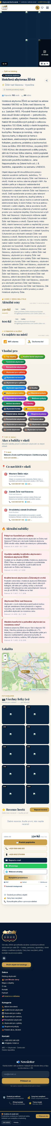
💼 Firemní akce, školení (14, 414)
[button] (5, 656)
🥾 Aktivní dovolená (12, 404)
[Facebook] (4, 958)
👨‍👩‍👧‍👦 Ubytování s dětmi (34, 409)
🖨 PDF (6, 882)
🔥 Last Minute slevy (10, 980)
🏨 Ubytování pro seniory (14, 424)
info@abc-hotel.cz (11, 1043)
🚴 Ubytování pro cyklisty (14, 372)
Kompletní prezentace (16, 877)
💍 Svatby (29, 404)
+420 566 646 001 (15, 848)
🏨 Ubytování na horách (35, 430)
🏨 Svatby (33, 388)
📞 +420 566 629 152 (16, 502)
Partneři (5, 993)
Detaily (16, 1122)
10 (46, 63)
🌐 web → (28, 484)
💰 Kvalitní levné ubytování (32, 357)
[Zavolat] (37, 8)
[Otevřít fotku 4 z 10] (32, 53)
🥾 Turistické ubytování (14, 362)
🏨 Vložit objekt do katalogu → (16, 965)
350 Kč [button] (24, 672)
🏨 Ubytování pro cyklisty (14, 383)
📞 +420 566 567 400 (16, 484)
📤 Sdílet (23, 882)
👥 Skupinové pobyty (37, 414)
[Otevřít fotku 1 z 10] (12, 39)
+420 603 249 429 (11, 1040)
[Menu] (47, 7)
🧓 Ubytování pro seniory (14, 398)
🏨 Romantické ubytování (14, 419)
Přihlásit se (25, 1081)
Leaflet (33, 689)
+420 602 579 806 (15, 854)
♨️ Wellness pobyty (37, 398)
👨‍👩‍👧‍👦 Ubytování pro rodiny (14, 393)
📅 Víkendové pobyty (37, 393)
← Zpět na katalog (9, 71)
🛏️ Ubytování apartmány (14, 388)
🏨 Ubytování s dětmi (38, 424)
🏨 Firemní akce (36, 419)
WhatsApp (11, 866)
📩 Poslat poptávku (25, 842)
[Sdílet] (46, 80)
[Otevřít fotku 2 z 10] (32, 25)
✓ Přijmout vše (42, 1116)
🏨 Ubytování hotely (12, 409)
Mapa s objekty (8, 983)
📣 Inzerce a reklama (11, 996)
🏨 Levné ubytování (12, 430)
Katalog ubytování (9, 976)
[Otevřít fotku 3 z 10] (44, 25)
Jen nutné (6, 1122)
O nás (4, 986)
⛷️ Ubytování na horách (14, 377)
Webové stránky (14, 872)
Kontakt (5, 990)
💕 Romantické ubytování (14, 367)
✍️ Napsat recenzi (39, 810)
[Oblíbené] (42, 8)
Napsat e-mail (13, 860)
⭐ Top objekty (10, 357)
